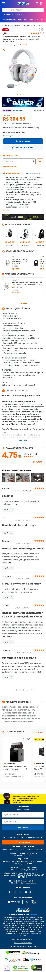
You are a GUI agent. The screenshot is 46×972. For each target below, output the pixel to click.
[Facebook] (9, 892)
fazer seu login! (25, 721)
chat (24, 853)
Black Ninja (22, 19)
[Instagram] (15, 892)
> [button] (31, 689)
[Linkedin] (31, 892)
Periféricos (18, 25)
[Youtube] (26, 892)
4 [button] (23, 689)
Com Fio (40, 25)
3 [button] (20, 689)
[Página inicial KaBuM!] (23, 3)
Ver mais (6, 210)
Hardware (34, 19)
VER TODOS (37, 732)
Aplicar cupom (18, 110)
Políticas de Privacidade (23, 943)
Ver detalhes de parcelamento (14, 132)
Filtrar (39, 462)
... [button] (27, 689)
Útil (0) (9, 509)
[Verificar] (13, 953)
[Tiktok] (36, 892)
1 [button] (13, 689)
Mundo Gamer (9, 19)
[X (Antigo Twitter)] (20, 892)
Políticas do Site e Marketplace (23, 939)
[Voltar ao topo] (23, 910)
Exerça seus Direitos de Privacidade (23, 946)
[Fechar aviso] (43, 799)
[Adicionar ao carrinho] (28, 739)
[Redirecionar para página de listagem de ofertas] (23, 102)
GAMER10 (9, 110)
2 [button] (16, 689)
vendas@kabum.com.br (23, 855)
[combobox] (23, 10)
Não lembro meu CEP (10, 167)
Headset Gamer (29, 25)
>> (34, 689)
